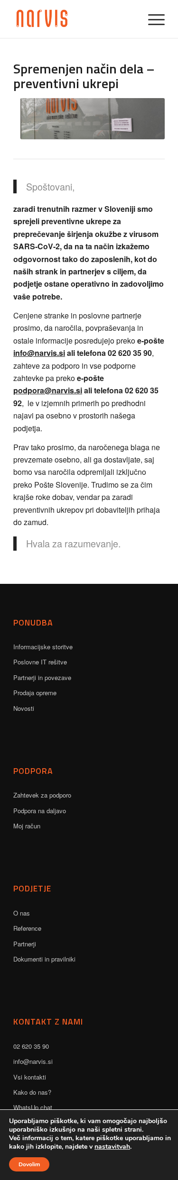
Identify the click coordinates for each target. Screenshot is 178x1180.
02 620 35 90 (31, 1046)
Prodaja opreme (34, 692)
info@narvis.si (39, 352)
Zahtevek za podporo (42, 794)
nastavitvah (112, 1147)
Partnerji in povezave (42, 677)
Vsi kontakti (29, 1076)
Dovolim (29, 1164)
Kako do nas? (32, 1092)
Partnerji (24, 943)
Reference (27, 928)
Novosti (23, 708)
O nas (21, 912)
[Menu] (152, 19)
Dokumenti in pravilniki (44, 958)
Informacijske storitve (43, 646)
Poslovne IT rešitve (40, 661)
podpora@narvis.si (47, 390)
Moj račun (26, 825)
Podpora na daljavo (39, 810)
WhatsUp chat (32, 1107)
